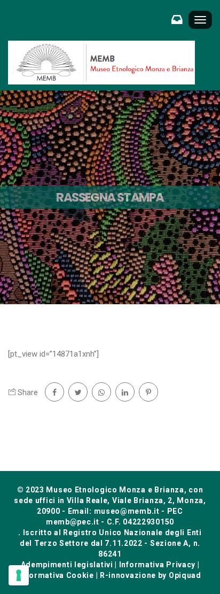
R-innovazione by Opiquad (150, 575)
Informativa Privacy (157, 564)
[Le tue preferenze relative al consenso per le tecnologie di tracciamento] (19, 575)
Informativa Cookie (56, 575)
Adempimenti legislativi (67, 564)
